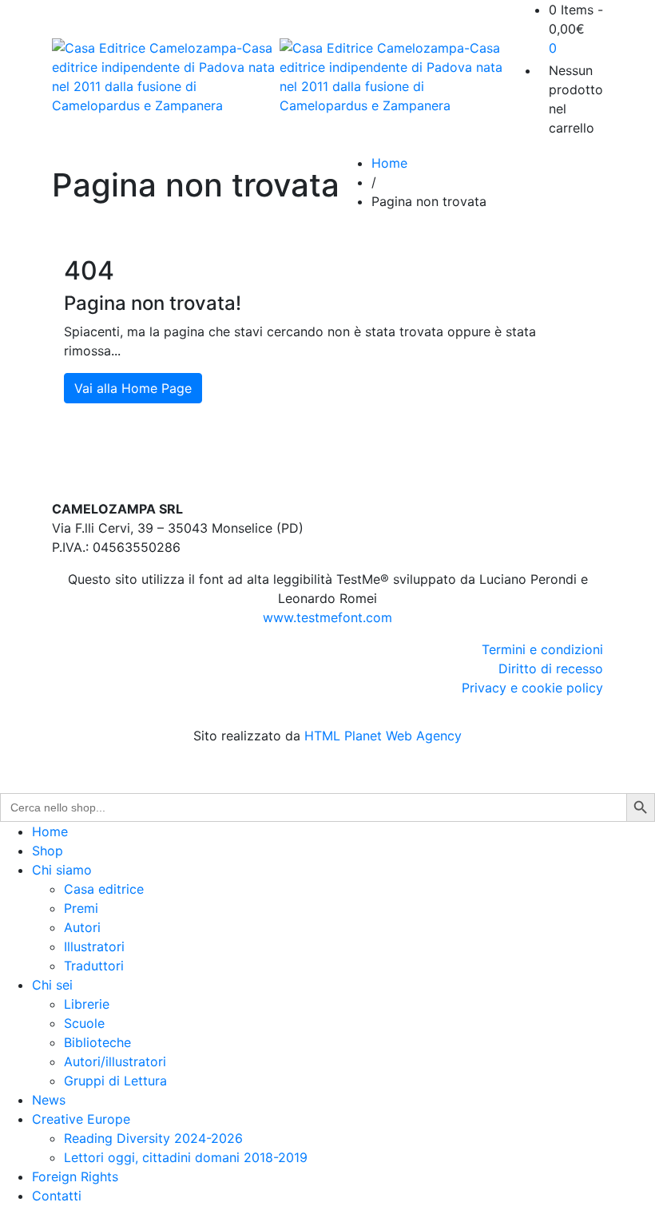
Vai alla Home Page (133, 388)
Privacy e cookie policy (532, 688)
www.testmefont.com (327, 617)
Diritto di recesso (550, 668)
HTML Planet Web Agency (383, 736)
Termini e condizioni (542, 649)
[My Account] (544, 70)
